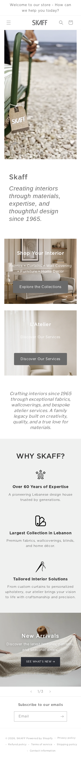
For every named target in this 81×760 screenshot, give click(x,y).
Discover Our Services (40, 359)
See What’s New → (40, 661)
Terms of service (41, 744)
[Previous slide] (31, 691)
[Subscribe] (62, 716)
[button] (8, 22)
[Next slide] (50, 691)
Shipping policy (67, 744)
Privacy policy (66, 737)
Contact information (43, 750)
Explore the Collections (40, 287)
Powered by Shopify (39, 738)
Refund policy (17, 744)
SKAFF (21, 738)
